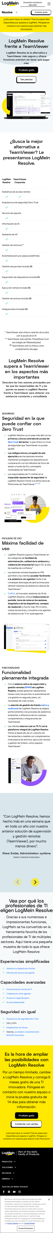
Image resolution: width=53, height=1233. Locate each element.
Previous (18, 882)
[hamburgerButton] (49, 4)
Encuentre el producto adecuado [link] (33, 3)
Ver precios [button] (26, 79)
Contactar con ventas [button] (26, 1124)
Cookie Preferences (25, 1228)
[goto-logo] (26, 1153)
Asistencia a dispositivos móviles (20, 968)
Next (35, 882)
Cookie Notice (29, 1223)
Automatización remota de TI (19, 989)
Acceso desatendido (15, 1002)
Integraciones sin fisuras (16, 1027)
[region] (26, 1214)
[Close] (49, 1199)
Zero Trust (13, 442)
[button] (9, 1161)
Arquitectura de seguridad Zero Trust (22, 1019)
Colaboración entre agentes (18, 993)
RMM (28, 687)
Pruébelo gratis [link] (41, 12)
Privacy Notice (12, 1223)
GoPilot (11, 593)
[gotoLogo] (10, 3)
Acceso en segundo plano (17, 998)
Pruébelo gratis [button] (26, 70)
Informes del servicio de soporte (20, 973)
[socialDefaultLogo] (3, 1191)
